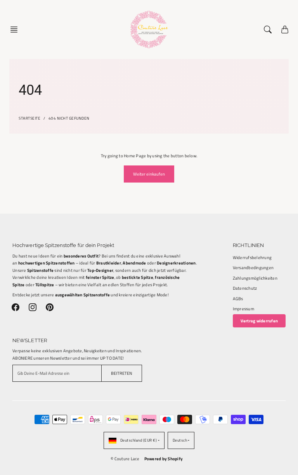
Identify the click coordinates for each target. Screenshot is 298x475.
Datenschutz (245, 288)
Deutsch (180, 440)
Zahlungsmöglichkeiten (255, 278)
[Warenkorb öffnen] (284, 29)
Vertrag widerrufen (259, 320)
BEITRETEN (121, 373)
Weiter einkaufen (149, 174)
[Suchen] (267, 29)
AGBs (238, 298)
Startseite (29, 118)
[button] (16, 29)
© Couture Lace (125, 458)
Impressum (243, 308)
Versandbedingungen (253, 267)
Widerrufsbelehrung (252, 257)
